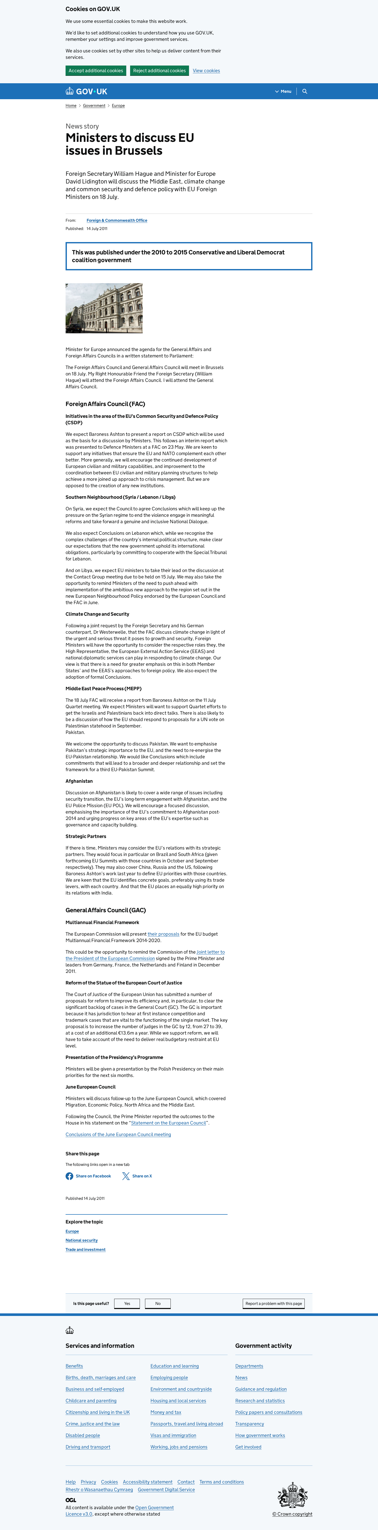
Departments (249, 1366)
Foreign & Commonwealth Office (117, 220)
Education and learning (174, 1366)
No (163, 1303)
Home (71, 105)
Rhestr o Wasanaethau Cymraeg (99, 1489)
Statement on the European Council (168, 1123)
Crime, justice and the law (93, 1424)
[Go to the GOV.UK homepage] (86, 91)
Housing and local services (178, 1401)
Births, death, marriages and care (101, 1377)
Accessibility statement (148, 1482)
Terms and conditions (222, 1482)
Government (94, 105)
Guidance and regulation (261, 1389)
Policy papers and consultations (268, 1412)
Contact (186, 1482)
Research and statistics (260, 1401)
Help (71, 1482)
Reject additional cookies (159, 70)
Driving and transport (88, 1447)
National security (82, 1240)
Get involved (248, 1447)
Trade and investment (86, 1249)
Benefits (74, 1366)
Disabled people (83, 1435)
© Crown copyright (292, 1514)
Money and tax (165, 1412)
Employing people (169, 1377)
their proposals (163, 934)
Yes (132, 1303)
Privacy (88, 1482)
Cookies (109, 1482)
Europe (118, 105)
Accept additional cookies (96, 70)
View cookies (206, 70)
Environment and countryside (181, 1389)
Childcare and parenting (91, 1401)
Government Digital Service (166, 1489)
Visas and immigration (173, 1435)
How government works (260, 1435)
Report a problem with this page (274, 1303)
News (241, 1377)
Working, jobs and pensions (179, 1447)
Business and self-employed (95, 1389)
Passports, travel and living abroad (186, 1424)
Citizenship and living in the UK (98, 1412)
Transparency (249, 1424)
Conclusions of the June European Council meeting (118, 1134)
